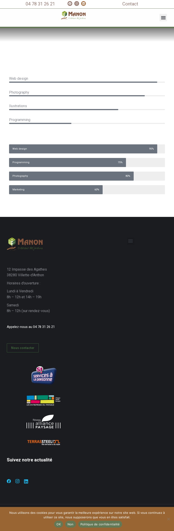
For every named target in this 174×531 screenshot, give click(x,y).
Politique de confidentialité (100, 524)
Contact (130, 4)
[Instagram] (76, 3)
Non (71, 524)
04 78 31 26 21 (40, 4)
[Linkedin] (83, 3)
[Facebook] (70, 3)
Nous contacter (22, 348)
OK (58, 524)
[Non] (168, 519)
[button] (163, 17)
